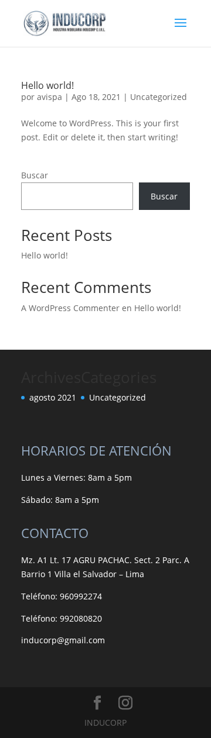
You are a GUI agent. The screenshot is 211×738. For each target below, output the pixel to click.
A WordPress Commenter (70, 307)
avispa (49, 96)
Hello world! (47, 85)
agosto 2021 (52, 397)
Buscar (34, 175)
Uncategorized (158, 96)
